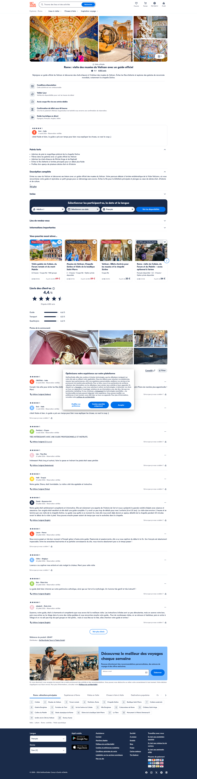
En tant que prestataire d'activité (156, 738)
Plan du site (100, 759)
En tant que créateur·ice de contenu (157, 744)
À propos (133, 737)
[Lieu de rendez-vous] (164, 220)
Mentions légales (102, 740)
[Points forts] (164, 149)
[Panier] (145, 3)
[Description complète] (164, 171)
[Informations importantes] (164, 227)
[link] (46, 260)
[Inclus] (164, 193)
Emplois (132, 740)
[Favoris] (136, 3)
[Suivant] (166, 260)
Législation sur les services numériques (109, 755)
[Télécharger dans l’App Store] (80, 747)
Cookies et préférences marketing (107, 748)
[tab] (45, 695)
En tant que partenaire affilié (156, 751)
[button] (98, 70)
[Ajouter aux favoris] (59, 242)
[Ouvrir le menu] (165, 381)
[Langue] (154, 3)
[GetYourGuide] (33, 4)
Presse (132, 748)
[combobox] (60, 4)
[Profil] (164, 3)
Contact (98, 737)
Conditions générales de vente (106, 751)
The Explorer (134, 755)
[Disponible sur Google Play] (80, 739)
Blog (131, 744)
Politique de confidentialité (88, 685)
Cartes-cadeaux (135, 751)
